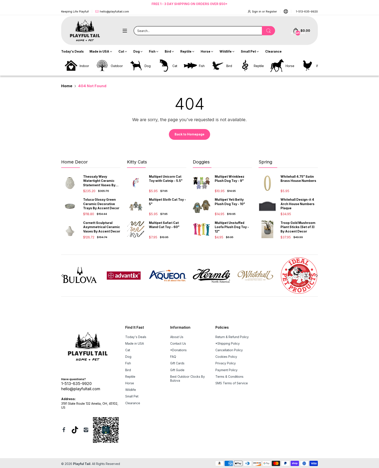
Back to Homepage (189, 134)
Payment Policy (226, 370)
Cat (127, 350)
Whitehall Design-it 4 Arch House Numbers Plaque (298, 204)
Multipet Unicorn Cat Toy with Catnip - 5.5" (165, 179)
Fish (128, 363)
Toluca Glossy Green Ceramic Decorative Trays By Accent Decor (101, 204)
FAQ (173, 356)
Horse (129, 383)
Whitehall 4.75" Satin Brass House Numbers (298, 179)
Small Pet (131, 396)
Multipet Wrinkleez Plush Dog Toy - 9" (229, 179)
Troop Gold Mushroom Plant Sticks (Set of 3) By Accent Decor (298, 227)
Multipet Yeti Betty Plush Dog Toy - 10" (230, 202)
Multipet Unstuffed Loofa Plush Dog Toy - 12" (232, 227)
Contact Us (178, 343)
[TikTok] (75, 430)
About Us (176, 337)
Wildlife (130, 390)
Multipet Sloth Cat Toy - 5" (167, 202)
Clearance (132, 403)
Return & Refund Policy (232, 337)
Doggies (201, 162)
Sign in (257, 11)
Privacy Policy (225, 363)
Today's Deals (135, 337)
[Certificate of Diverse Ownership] (106, 430)
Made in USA (134, 343)
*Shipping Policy (227, 343)
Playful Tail (81, 464)
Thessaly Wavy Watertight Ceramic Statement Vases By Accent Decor (99, 181)
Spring (265, 162)
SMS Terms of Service (231, 383)
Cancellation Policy (229, 350)
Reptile (130, 376)
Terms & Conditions (229, 376)
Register (271, 11)
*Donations (178, 350)
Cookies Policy (226, 356)
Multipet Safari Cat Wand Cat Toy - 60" (164, 225)
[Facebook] (63, 430)
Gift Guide (177, 370)
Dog (128, 356)
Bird (128, 370)
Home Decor (74, 162)
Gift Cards (177, 363)
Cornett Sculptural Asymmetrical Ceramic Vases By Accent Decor (101, 227)
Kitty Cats (137, 162)
